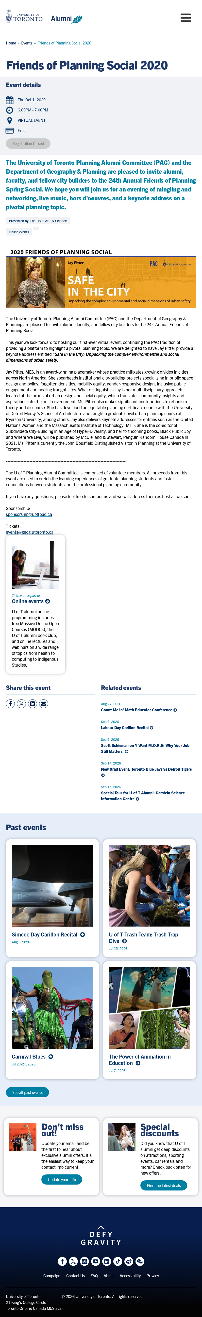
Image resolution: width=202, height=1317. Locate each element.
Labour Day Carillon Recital (125, 727)
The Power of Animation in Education (140, 1059)
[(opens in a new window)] (22, 1137)
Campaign (51, 1275)
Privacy (153, 1275)
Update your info (62, 1179)
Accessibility (130, 1275)
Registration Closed (28, 143)
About (109, 1275)
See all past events (27, 1092)
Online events (28, 601)
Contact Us (75, 1275)
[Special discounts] (121, 1137)
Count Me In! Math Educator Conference (137, 709)
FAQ (94, 1275)
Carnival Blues (30, 1056)
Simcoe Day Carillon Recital (46, 934)
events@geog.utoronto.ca (29, 532)
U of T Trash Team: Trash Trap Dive (143, 937)
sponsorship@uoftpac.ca (29, 514)
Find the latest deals (164, 1185)
